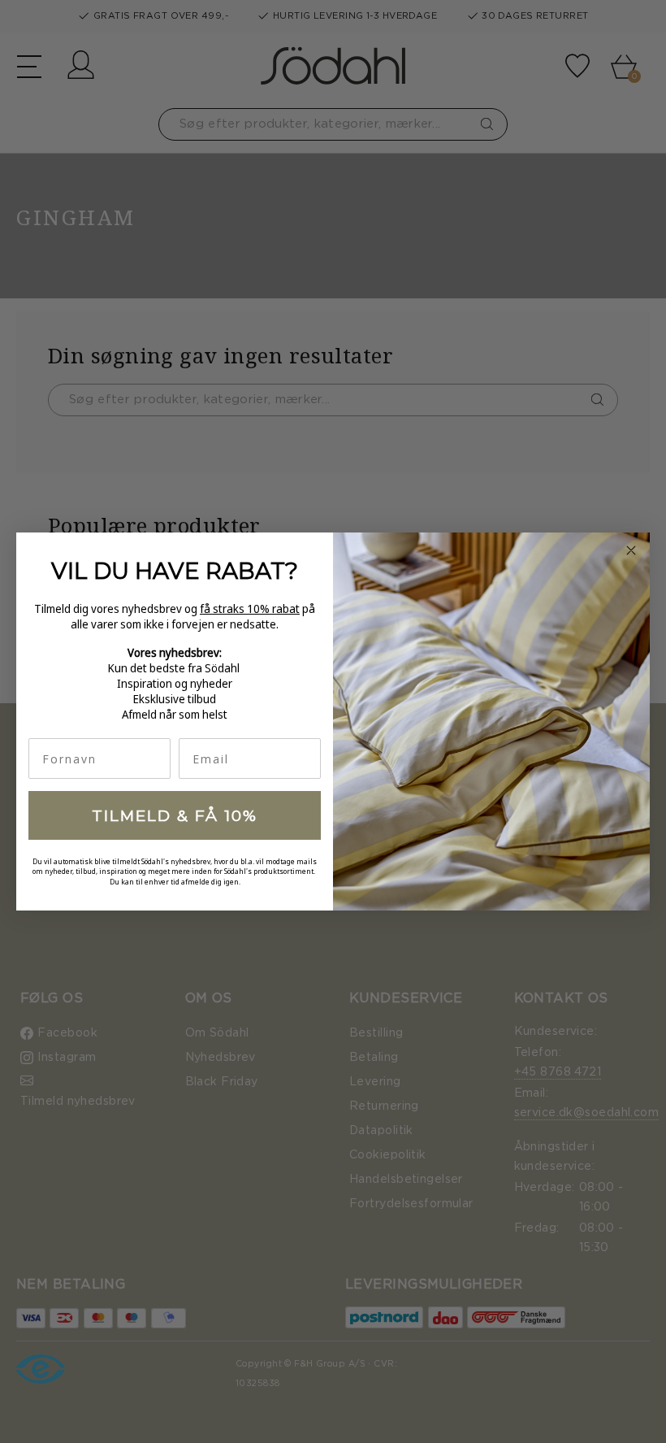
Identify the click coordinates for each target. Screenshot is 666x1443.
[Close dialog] (631, 550)
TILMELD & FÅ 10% (174, 815)
